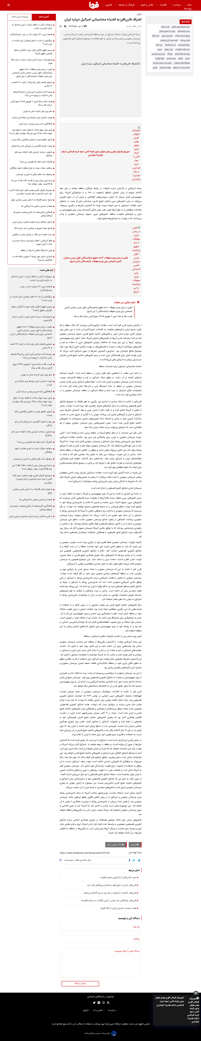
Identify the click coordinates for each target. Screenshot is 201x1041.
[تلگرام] (138, 860)
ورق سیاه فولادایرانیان (182, 53)
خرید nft (159, 44)
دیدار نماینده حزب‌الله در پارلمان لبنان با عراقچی (32, 234)
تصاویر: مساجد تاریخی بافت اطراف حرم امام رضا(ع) (33, 153)
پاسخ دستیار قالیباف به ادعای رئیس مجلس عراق (31, 200)
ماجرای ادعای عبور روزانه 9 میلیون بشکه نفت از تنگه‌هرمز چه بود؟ (32, 258)
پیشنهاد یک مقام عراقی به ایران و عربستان (34, 174)
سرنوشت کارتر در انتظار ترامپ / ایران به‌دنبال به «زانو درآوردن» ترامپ (32, 26)
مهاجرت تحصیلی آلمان (167, 31)
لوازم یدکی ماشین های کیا (162, 63)
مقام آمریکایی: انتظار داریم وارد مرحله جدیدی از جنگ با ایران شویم (32, 242)
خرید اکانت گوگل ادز (182, 49)
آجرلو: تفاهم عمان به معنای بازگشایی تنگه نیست (31, 139)
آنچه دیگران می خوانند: (124, 302)
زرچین (160, 49)
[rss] (107, 1003)
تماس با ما (98, 1010)
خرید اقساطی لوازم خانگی (181, 26)
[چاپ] (62, 26)
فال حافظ (155, 35)
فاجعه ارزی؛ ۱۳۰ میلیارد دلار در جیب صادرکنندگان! (31, 34)
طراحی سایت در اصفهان (181, 67)
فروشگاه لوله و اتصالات (182, 63)
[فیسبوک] (130, 860)
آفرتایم (180, 58)
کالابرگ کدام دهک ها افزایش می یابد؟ (36, 162)
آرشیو (85, 1010)
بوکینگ (169, 53)
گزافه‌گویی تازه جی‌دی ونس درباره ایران (35, 124)
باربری (187, 58)
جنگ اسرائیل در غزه (114, 844)
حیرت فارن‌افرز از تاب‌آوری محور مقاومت (118, 877)
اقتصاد (163, 5)
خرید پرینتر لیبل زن (158, 53)
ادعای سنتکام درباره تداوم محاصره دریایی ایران (32, 222)
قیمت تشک (165, 26)
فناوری (109, 5)
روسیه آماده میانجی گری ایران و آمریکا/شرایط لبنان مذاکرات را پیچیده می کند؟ (32, 93)
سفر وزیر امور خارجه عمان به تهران (37, 111)
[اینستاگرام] (102, 1003)
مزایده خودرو (171, 58)
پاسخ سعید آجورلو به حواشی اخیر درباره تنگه (33, 228)
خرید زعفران (168, 49)
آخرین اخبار (44, 17)
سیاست (177, 5)
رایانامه (136, 939)
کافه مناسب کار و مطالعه (169, 40)
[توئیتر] (93, 1003)
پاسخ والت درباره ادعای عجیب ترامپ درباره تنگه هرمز (31, 61)
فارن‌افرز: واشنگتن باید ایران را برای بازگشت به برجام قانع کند (108, 900)
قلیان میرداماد (185, 40)
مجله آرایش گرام (184, 44)
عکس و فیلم (147, 5)
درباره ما (112, 1010)
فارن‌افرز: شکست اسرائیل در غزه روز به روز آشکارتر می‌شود (110, 893)
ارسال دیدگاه (80, 983)
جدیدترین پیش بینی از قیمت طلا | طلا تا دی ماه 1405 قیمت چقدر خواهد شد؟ (31, 182)
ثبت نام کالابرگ (170, 44)
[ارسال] (65, 26)
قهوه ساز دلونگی (165, 67)
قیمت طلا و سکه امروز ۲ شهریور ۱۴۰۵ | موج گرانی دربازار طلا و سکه (103, 316)
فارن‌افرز (134, 844)
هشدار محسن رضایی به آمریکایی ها (36, 206)
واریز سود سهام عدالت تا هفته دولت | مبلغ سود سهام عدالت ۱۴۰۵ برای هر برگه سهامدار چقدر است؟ (30, 131)
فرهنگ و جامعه (126, 5)
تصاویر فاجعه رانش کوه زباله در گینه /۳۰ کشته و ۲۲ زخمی (31, 84)
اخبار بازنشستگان (184, 31)
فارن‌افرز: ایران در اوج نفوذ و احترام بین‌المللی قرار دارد (111, 885)
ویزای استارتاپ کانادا (182, 35)
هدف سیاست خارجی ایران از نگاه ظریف (118, 908)
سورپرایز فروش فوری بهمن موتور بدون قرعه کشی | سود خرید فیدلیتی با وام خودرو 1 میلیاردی (169, 1001)
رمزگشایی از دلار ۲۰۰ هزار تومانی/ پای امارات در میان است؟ (32, 42)
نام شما (136, 927)
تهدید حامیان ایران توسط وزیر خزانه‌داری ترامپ (32, 117)
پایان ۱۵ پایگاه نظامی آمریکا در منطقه (36, 250)
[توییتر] (134, 860)
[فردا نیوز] (94, 5)
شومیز (155, 67)
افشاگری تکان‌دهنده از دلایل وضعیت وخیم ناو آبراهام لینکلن (33, 214)
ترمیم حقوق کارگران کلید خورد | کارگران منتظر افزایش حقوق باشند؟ (33, 52)
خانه (189, 5)
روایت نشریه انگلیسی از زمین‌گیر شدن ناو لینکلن (31, 146)
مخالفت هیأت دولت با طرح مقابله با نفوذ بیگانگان (31, 168)
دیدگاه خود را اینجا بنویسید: (127, 951)
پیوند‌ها (188, 9)
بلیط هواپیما (159, 58)
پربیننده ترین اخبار (19, 17)
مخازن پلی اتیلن (167, 35)
